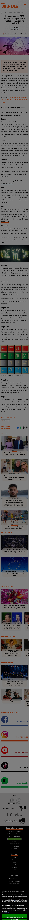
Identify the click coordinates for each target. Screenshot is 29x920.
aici (14, 900)
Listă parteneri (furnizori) (5, 912)
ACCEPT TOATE (14, 915)
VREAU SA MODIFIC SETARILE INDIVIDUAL (14, 917)
